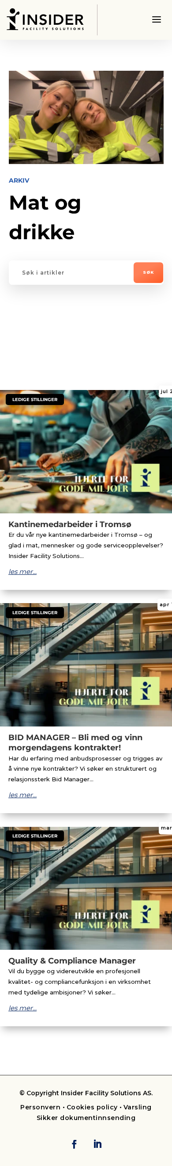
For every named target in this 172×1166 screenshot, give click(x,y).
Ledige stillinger (34, 399)
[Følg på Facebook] (74, 1143)
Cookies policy (92, 1107)
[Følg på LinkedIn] (97, 1144)
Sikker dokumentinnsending (86, 1118)
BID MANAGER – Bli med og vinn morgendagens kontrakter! (75, 743)
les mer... (22, 571)
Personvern (41, 1107)
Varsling (137, 1107)
